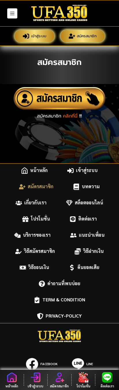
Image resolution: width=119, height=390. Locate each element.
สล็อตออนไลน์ (89, 203)
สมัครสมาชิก (86, 36)
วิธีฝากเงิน (93, 251)
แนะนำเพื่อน (92, 235)
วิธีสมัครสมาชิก (39, 251)
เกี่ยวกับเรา (35, 203)
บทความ (91, 187)
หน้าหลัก (39, 170)
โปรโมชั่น (40, 219)
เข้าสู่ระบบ (38, 36)
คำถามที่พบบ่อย (63, 284)
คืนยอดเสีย (88, 267)
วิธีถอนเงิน (38, 267)
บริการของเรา (37, 235)
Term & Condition (63, 300)
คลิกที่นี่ (70, 116)
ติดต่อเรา (87, 219)
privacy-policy (64, 316)
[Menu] (12, 13)
